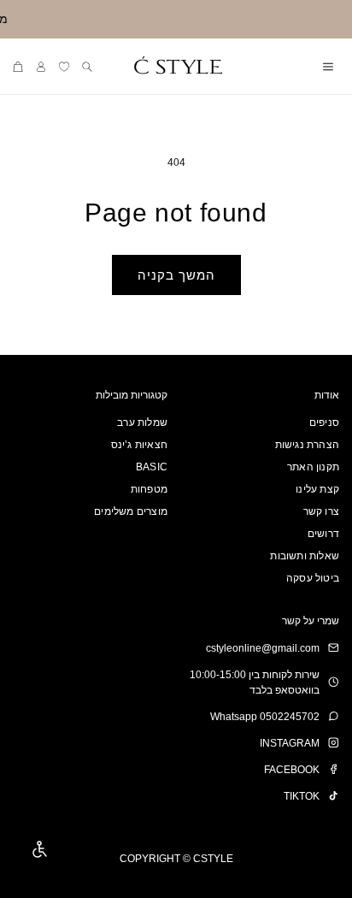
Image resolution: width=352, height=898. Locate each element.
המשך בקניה (176, 275)
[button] (327, 67)
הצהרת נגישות (307, 445)
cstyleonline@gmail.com (263, 648)
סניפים (324, 422)
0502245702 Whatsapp (265, 717)
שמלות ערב (142, 422)
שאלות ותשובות (304, 556)
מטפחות (149, 489)
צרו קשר (321, 511)
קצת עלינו (317, 489)
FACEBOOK (292, 770)
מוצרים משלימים (130, 511)
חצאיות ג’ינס (139, 445)
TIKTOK (302, 796)
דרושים (323, 534)
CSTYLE (213, 859)
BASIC (151, 467)
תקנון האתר (313, 467)
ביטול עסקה (312, 578)
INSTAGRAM (290, 743)
